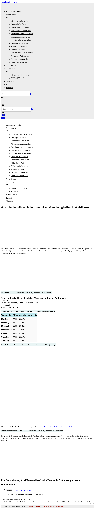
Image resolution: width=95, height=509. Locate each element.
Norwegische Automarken (21, 24)
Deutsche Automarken (19, 43)
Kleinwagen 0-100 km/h (20, 75)
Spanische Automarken (20, 46)
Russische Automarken (20, 27)
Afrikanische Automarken (21, 31)
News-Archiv (11, 81)
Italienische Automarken (20, 37)
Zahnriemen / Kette (13, 11)
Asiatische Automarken (20, 59)
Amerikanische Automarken (22, 34)
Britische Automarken (19, 62)
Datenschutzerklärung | (20, 506)
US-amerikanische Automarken (23, 21)
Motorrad (9, 88)
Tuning (9, 84)
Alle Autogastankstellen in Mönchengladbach (57, 427)
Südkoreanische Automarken (22, 53)
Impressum (5, 506)
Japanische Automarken (20, 56)
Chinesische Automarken (20, 50)
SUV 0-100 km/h (17, 78)
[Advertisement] (47, 228)
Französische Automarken (21, 40)
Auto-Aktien (11, 65)
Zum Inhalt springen (9, 2)
